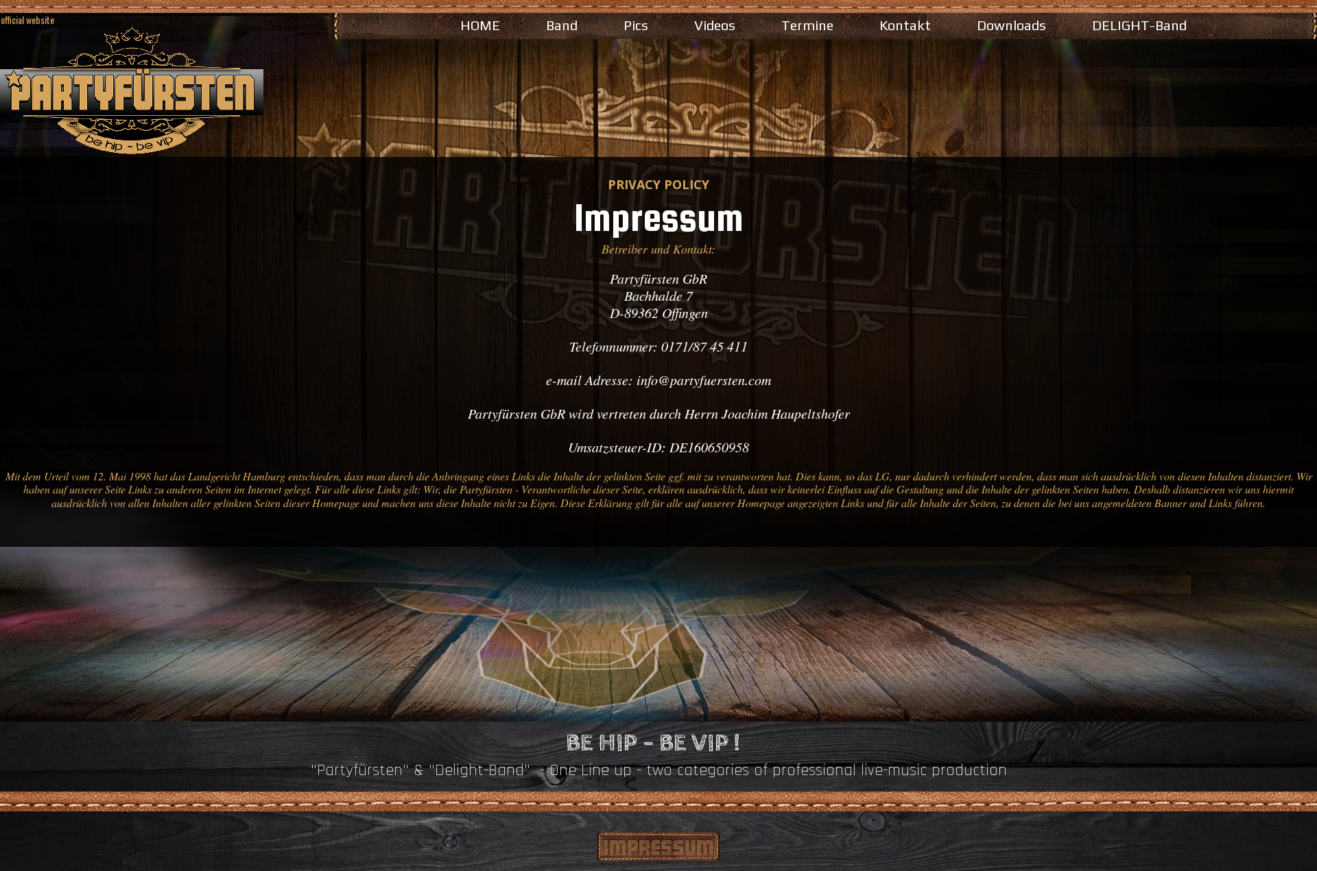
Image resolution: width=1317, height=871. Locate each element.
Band (562, 25)
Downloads (1011, 25)
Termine (807, 25)
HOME (480, 25)
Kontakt (905, 25)
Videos (714, 25)
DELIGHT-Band (1139, 25)
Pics (636, 25)
